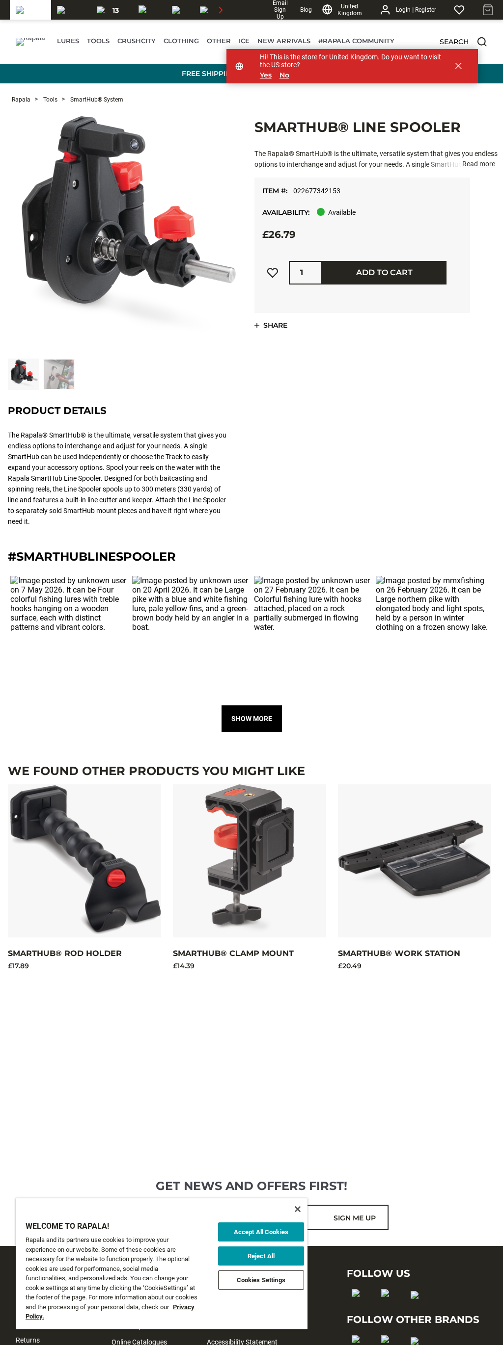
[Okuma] (71, 10)
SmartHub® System (96, 99)
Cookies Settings (261, 1280)
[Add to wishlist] (272, 272)
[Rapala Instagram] (388, 1309)
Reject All (261, 1256)
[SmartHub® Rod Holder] (84, 860)
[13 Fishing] (112, 10)
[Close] (298, 1209)
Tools (49, 99)
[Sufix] (149, 10)
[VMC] (180, 10)
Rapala (21, 99)
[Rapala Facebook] (359, 1309)
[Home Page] (30, 42)
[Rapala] (30, 10)
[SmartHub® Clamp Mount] (249, 860)
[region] (161, 1263)
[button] (481, 41)
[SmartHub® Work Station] (414, 860)
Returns (28, 1340)
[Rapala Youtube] (418, 1311)
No (284, 75)
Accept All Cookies (261, 1232)
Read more (478, 164)
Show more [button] (251, 719)
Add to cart (384, 272)
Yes (266, 75)
